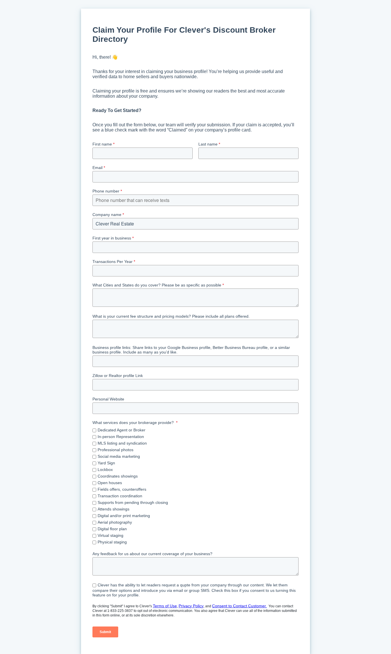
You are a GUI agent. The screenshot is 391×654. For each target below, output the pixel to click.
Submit (105, 632)
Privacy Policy (191, 606)
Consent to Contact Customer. (239, 606)
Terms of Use (165, 606)
